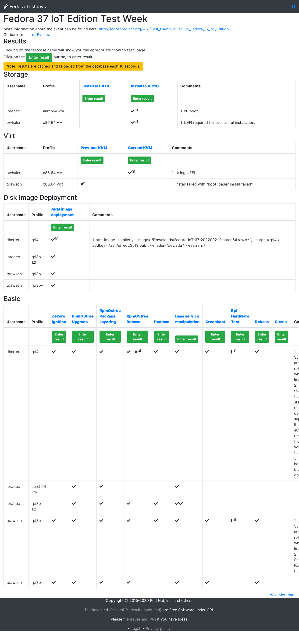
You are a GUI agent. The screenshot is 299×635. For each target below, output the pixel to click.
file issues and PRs (139, 619)
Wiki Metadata (282, 594)
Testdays (92, 609)
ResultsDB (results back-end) (135, 609)
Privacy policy (158, 628)
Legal (135, 628)
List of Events (37, 34)
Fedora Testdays (27, 6)
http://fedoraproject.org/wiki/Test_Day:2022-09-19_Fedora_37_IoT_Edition (164, 29)
